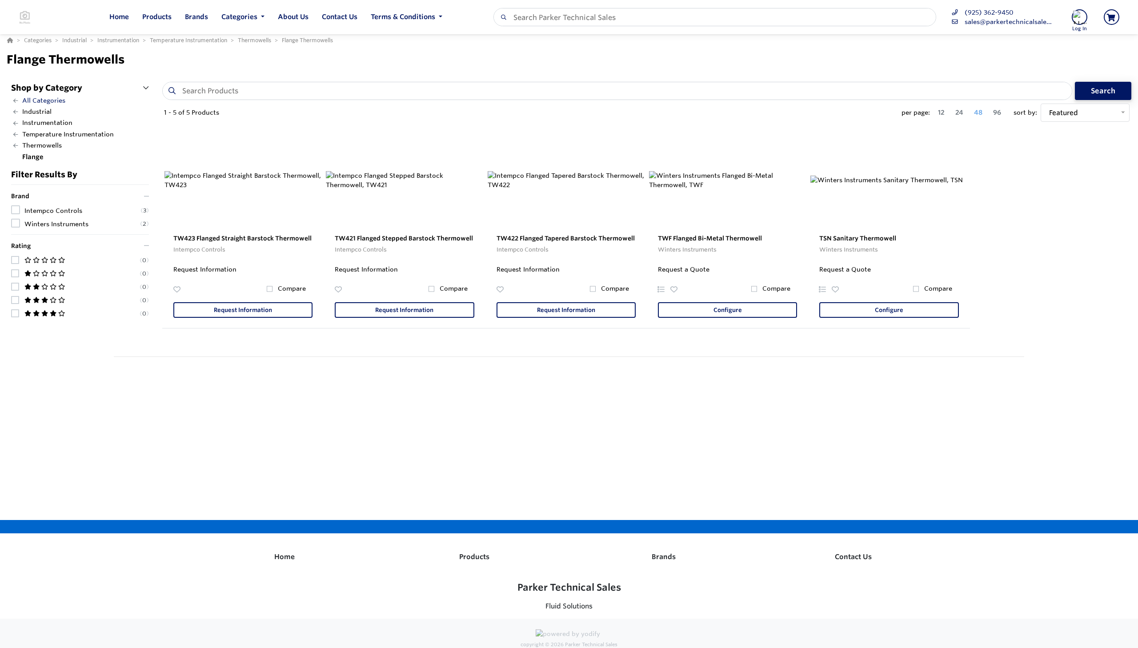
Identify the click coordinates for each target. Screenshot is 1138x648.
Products (474, 556)
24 (959, 112)
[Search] (502, 17)
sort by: (1025, 112)
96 (997, 112)
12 (941, 112)
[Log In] (1079, 17)
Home (284, 556)
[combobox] (715, 17)
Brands (664, 556)
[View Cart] (1111, 17)
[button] (243, 17)
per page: (916, 112)
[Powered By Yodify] (569, 635)
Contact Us (853, 556)
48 (978, 112)
